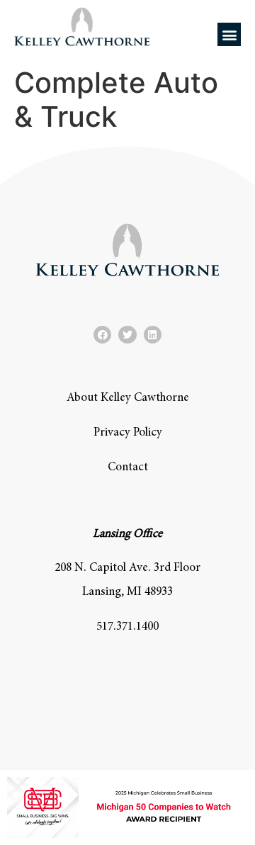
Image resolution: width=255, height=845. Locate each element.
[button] (229, 34)
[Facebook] (102, 335)
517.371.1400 (127, 627)
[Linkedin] (153, 335)
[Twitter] (127, 335)
